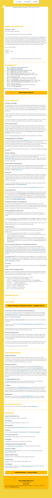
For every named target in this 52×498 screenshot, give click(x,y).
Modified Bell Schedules (21, 427)
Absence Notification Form (38, 367)
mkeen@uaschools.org (34, 187)
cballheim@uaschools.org (17, 169)
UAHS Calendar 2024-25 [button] (26, 92)
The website (7, 441)
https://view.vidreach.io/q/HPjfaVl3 (15, 69)
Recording (27, 278)
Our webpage (8, 436)
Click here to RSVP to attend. (18, 199)
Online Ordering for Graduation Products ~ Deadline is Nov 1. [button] (26, 305)
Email (6, 422)
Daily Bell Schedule (11, 427)
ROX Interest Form (22, 184)
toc (4, 6)
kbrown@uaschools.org (15, 135)
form (8, 131)
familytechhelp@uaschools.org (28, 466)
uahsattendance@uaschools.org (27, 396)
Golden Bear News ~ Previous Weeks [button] (26, 472)
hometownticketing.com (33, 109)
